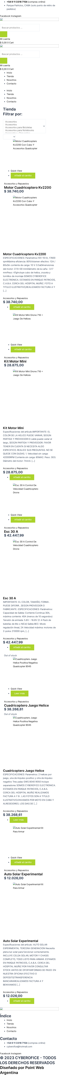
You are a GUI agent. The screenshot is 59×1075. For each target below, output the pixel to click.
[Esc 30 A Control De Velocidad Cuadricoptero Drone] (23, 498)
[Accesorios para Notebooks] (23, 130)
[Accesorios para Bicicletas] (23, 127)
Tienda (10, 76)
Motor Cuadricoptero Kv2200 (27, 187)
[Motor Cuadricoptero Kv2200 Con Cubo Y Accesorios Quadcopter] (23, 154)
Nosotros (11, 80)
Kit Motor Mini (15, 361)
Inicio (9, 72)
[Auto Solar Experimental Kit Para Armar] (23, 840)
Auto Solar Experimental (23, 874)
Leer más (19, 693)
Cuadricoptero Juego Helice (26, 705)
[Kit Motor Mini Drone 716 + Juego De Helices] (23, 328)
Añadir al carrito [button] (23, 175)
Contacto (11, 83)
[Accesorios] (23, 121)
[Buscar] (3, 34)
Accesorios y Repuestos (16, 183)
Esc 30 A (11, 531)
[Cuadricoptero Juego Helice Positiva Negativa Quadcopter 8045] (23, 672)
